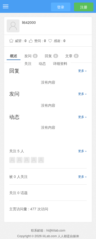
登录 (60, 6)
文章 (71, 55)
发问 (30, 55)
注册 (83, 6)
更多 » (82, 70)
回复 (51, 55)
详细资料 (60, 63)
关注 (27, 63)
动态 (42, 63)
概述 (13, 55)
